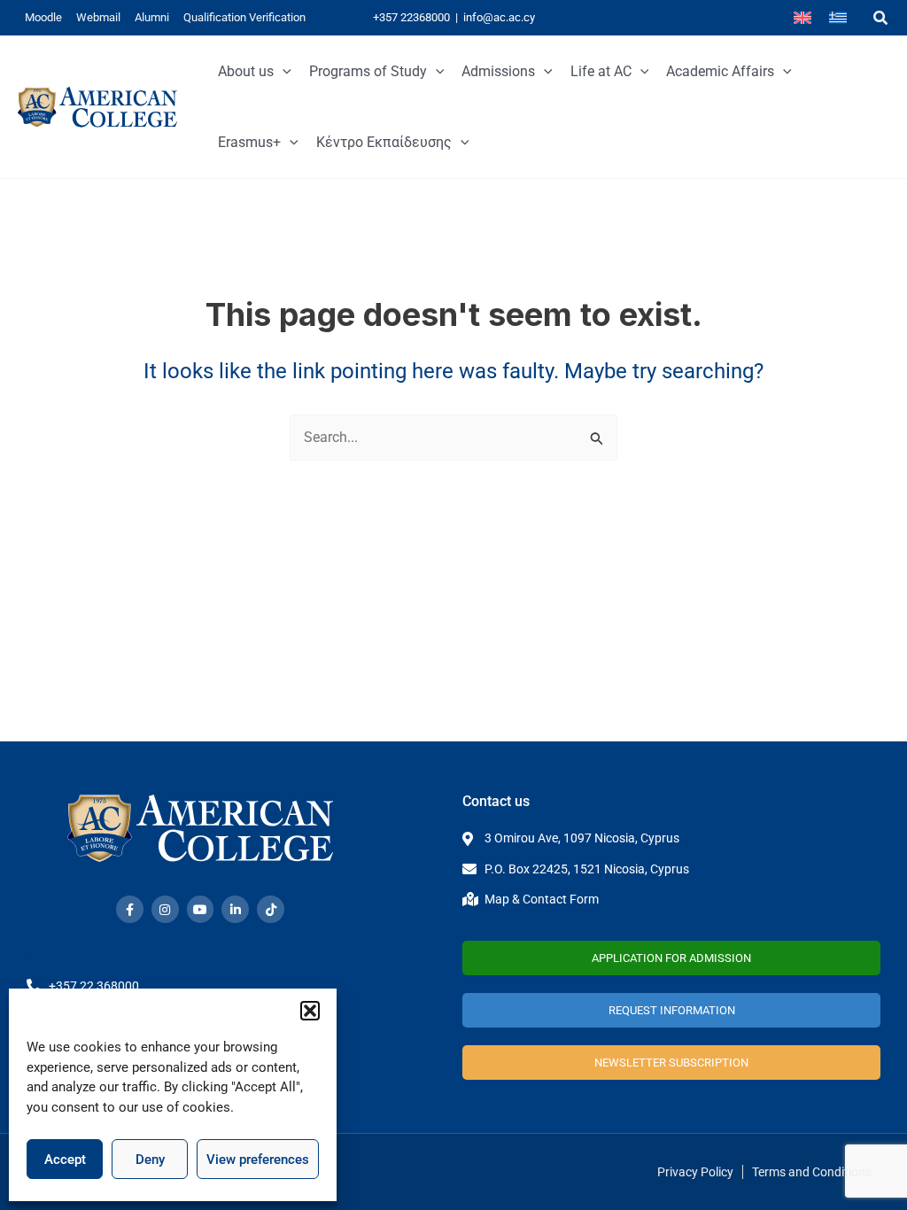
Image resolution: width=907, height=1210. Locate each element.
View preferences (257, 1159)
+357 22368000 (411, 17)
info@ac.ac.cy (499, 17)
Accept (65, 1159)
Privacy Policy (695, 1172)
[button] (310, 1011)
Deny (150, 1159)
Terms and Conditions (812, 1172)
